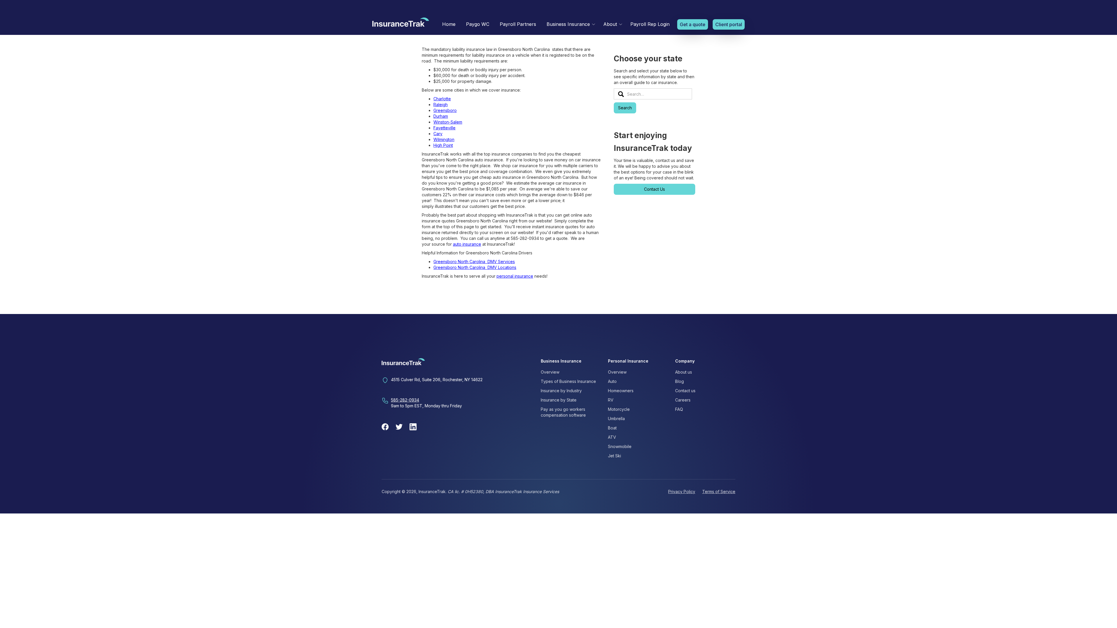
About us (683, 372)
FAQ (679, 409)
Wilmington (443, 139)
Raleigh (440, 104)
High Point (443, 145)
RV (610, 399)
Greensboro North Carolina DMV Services (474, 261)
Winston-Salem (447, 121)
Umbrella (616, 418)
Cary (437, 133)
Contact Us (654, 189)
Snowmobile (620, 446)
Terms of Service (718, 491)
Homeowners (621, 390)
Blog (679, 381)
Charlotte (442, 98)
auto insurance (467, 244)
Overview (550, 372)
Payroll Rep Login (650, 24)
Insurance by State (559, 399)
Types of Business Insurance (568, 381)
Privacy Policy (681, 491)
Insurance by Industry (561, 390)
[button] (570, 24)
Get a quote (692, 24)
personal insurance (515, 276)
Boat (612, 427)
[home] (400, 24)
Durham (440, 116)
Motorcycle (619, 409)
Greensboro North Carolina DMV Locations (474, 267)
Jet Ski (614, 455)
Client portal (728, 24)
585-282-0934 (405, 399)
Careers (683, 399)
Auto (612, 381)
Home (449, 24)
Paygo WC (477, 24)
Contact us (685, 390)
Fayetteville (444, 127)
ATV (612, 437)
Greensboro (445, 110)
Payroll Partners (518, 24)
